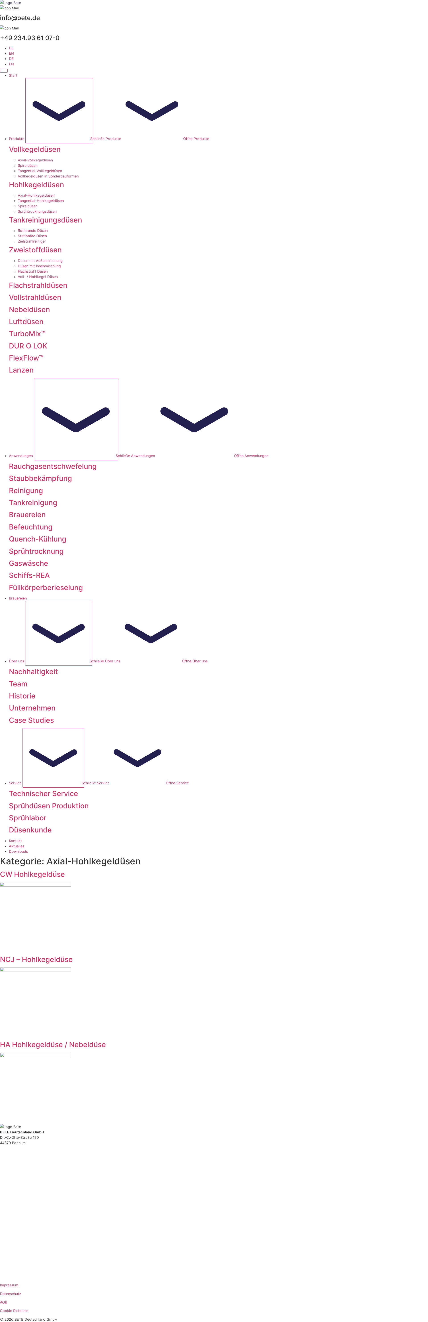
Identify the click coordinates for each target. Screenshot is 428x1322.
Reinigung (26, 490)
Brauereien (27, 514)
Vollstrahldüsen (13, 1227)
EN (11, 53)
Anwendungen (12, 1167)
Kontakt (6, 1197)
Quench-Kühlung (37, 539)
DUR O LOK (28, 346)
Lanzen (21, 370)
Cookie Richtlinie (14, 1310)
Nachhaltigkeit (33, 671)
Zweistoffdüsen (13, 1235)
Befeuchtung (31, 527)
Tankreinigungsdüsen (45, 220)
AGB (3, 1302)
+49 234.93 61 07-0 (17, 1148)
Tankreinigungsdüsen (17, 1241)
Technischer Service (43, 793)
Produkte (7, 1162)
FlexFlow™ (26, 358)
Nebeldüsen (10, 1260)
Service (6, 1178)
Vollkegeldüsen (35, 149)
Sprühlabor (27, 817)
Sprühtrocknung (36, 551)
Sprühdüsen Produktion (49, 805)
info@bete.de (11, 1153)
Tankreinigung (33, 502)
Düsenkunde (30, 830)
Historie (22, 696)
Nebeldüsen (29, 309)
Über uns (7, 1172)
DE (11, 48)
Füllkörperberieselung (46, 587)
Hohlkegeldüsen (36, 184)
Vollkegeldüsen (12, 1211)
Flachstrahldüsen (14, 1222)
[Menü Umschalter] (4, 71)
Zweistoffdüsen (35, 249)
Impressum (9, 1285)
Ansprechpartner (14, 1186)
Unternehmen (32, 708)
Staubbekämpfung (40, 478)
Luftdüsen (8, 1246)
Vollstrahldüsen (35, 297)
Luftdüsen (26, 321)
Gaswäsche (28, 563)
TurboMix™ (27, 333)
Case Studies (31, 720)
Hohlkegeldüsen (13, 1216)
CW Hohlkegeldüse (32, 874)
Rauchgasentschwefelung (53, 466)
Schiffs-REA (29, 575)
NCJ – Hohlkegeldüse (36, 959)
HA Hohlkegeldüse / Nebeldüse (53, 1044)
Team (18, 684)
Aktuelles (7, 1203)
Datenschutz (10, 1293)
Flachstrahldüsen (38, 285)
